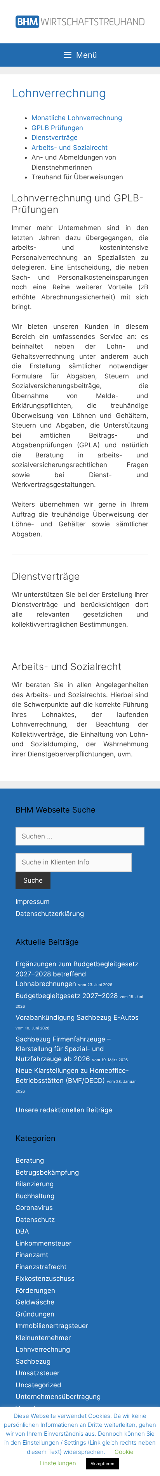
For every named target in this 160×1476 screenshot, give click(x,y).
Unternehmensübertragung (58, 1396)
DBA (22, 1231)
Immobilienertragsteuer (52, 1326)
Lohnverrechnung (43, 1349)
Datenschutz (35, 1219)
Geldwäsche (35, 1302)
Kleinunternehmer (43, 1338)
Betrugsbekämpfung (47, 1172)
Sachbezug (33, 1361)
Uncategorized (38, 1385)
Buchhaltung (35, 1196)
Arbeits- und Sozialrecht (69, 147)
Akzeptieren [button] (102, 1463)
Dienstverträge (54, 137)
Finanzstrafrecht (41, 1267)
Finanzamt (32, 1255)
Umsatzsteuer (37, 1373)
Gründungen (35, 1314)
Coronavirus (34, 1207)
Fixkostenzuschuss (45, 1278)
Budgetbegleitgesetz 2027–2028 (67, 996)
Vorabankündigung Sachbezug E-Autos (77, 1017)
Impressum (33, 902)
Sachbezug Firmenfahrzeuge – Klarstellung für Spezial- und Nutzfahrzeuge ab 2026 (63, 1049)
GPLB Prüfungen (57, 128)
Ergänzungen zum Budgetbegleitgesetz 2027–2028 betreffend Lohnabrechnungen (77, 974)
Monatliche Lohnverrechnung (76, 118)
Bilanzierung (35, 1184)
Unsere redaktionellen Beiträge (64, 1110)
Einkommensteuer (43, 1243)
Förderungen (35, 1290)
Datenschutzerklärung (50, 914)
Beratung (30, 1160)
